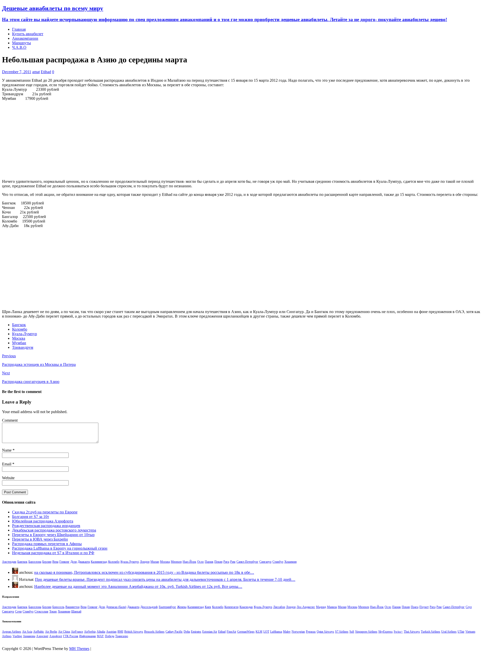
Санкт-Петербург (247, 561)
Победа (109, 636)
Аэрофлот (55, 636)
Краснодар (246, 607)
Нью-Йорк (189, 561)
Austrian (111, 631)
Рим (232, 561)
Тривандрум (22, 347)
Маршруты (21, 43)
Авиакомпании (25, 38)
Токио (53, 611)
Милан (154, 561)
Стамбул (277, 561)
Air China (64, 631)
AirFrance (77, 631)
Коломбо (19, 329)
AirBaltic (38, 631)
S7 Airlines (341, 631)
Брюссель (58, 607)
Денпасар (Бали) (116, 607)
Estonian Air (209, 631)
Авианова (29, 636)
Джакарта (84, 561)
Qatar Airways (325, 631)
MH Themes (79, 648)
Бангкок (19, 325)
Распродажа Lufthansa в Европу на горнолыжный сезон (59, 548)
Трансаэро (121, 636)
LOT (266, 631)
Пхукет (424, 607)
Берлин (46, 561)
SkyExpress (385, 631)
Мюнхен (176, 561)
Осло (200, 561)
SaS (351, 631)
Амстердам (9, 561)
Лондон (144, 561)
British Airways (133, 631)
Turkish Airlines (430, 631)
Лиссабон (279, 607)
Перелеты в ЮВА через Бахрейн (40, 539)
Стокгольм (41, 611)
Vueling (17, 636)
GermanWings (246, 631)
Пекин (218, 561)
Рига (226, 561)
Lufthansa (276, 631)
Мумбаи (19, 343)
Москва (18, 338)
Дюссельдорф (149, 607)
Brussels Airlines (154, 631)
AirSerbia (90, 631)
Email (7, 464)
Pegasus (311, 631)
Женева (181, 607)
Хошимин (290, 561)
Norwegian (298, 631)
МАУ (100, 636)
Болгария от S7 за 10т (30, 516)
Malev (287, 631)
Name (7, 450)
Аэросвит (42, 636)
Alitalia (101, 631)
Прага (414, 607)
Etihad (46, 72)
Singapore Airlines (366, 631)
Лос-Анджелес (306, 607)
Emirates (196, 631)
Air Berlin (51, 631)
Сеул (469, 607)
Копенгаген (231, 607)
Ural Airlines (449, 631)
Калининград (99, 561)
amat (36, 72)
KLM (259, 631)
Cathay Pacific (174, 631)
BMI (120, 631)
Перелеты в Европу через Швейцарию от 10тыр (53, 535)
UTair (461, 631)
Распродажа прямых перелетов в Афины (47, 544)
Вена (55, 561)
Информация (87, 636)
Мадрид (321, 607)
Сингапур (265, 561)
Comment (10, 420)
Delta (187, 631)
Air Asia (27, 631)
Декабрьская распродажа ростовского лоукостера (54, 530)
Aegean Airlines (11, 631)
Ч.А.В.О (19, 47)
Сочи (18, 611)
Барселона (34, 561)
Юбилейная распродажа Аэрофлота (42, 521)
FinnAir (231, 631)
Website (8, 478)
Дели (73, 561)
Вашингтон (72, 607)
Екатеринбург (167, 607)
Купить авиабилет (27, 34)
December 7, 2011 (16, 72)
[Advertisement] (241, 140)
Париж (209, 561)
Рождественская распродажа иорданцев (46, 525)
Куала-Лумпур (24, 334)
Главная (19, 29)
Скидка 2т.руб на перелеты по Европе (44, 512)
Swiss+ (398, 631)
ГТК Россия (70, 636)
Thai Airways (412, 631)
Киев (208, 607)
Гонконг (64, 561)
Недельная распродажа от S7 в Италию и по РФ (53, 553)
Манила (332, 607)
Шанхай (76, 611)
